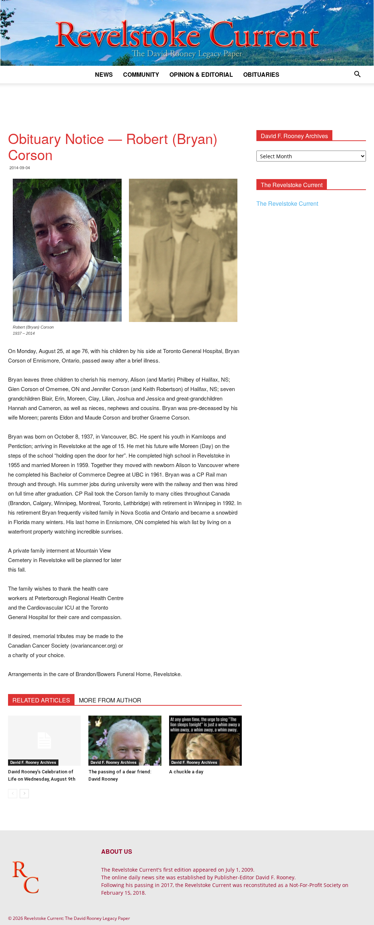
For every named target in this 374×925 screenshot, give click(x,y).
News (104, 74)
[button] (357, 75)
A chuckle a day (186, 771)
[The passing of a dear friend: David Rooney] (124, 741)
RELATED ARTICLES (41, 700)
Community (141, 74)
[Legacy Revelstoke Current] (187, 33)
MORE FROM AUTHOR (110, 700)
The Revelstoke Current (287, 203)
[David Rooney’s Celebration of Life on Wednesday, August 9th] (44, 741)
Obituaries (261, 74)
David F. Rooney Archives (33, 762)
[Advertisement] (187, 103)
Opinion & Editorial (201, 74)
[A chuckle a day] (205, 741)
